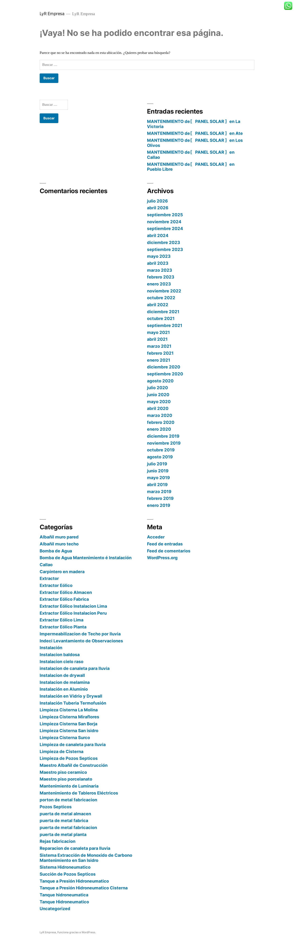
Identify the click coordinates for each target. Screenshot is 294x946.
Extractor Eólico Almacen (66, 592)
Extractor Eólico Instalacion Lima (73, 606)
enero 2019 (158, 505)
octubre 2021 (161, 318)
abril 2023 (157, 263)
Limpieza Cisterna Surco (65, 737)
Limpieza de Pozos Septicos (69, 758)
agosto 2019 (160, 456)
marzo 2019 (159, 491)
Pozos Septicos (56, 806)
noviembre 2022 (164, 290)
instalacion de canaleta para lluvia (75, 668)
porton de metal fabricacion (68, 799)
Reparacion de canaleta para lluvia (75, 848)
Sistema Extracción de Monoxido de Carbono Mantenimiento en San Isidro (86, 858)
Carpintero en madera (62, 571)
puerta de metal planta (63, 834)
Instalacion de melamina (65, 682)
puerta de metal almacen (65, 813)
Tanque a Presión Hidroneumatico (74, 881)
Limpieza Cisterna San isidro (69, 730)
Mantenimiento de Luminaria (69, 786)
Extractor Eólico (56, 585)
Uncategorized (55, 908)
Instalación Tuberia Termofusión (73, 703)
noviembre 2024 (164, 221)
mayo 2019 (158, 477)
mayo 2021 (158, 332)
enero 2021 (158, 360)
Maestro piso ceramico (63, 772)
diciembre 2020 (163, 366)
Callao (46, 564)
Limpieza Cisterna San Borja (68, 723)
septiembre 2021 (164, 325)
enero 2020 (159, 429)
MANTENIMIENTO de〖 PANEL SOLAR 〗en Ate (195, 133)
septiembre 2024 (165, 228)
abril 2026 (157, 207)
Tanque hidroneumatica (64, 894)
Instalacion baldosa (60, 654)
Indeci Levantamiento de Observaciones (81, 640)
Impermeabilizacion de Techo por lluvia (80, 633)
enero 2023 (159, 283)
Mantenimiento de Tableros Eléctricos (79, 793)
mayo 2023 (158, 256)
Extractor (49, 578)
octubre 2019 (161, 449)
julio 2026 (157, 201)
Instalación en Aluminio (64, 689)
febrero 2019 (160, 498)
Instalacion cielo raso (61, 661)
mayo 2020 (159, 401)
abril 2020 (157, 408)
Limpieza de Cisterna (61, 751)
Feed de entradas (165, 543)
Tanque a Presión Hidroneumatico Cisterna (84, 887)
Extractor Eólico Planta (63, 626)
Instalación (51, 647)
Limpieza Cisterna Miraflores (69, 716)
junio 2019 (157, 470)
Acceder (156, 536)
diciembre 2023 (163, 242)
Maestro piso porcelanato (66, 779)
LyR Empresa (52, 13)
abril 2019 (157, 484)
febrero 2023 (160, 277)
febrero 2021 (160, 353)
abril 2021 (157, 339)
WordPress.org (162, 557)
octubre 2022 (161, 297)
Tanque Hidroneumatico (64, 901)
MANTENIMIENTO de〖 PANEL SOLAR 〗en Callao (190, 155)
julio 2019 (157, 463)
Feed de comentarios (168, 550)
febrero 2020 (160, 422)
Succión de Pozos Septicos (68, 874)
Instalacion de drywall (62, 675)
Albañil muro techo (59, 543)
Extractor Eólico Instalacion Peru (73, 613)
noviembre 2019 (164, 443)
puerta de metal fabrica (64, 820)
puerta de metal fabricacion (68, 827)
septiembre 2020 (165, 373)
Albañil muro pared (59, 536)
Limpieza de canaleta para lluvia (73, 744)
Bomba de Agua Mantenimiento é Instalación (86, 557)
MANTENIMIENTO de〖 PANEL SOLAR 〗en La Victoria (193, 124)
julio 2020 (157, 387)
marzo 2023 (159, 270)
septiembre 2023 (165, 249)
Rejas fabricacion (57, 841)
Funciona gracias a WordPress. (76, 932)
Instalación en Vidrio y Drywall (71, 696)
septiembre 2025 (165, 214)
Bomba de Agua (56, 550)
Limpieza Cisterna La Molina (69, 709)
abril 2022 (157, 304)
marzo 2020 (159, 415)
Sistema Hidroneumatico (65, 867)
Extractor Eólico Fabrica (64, 599)
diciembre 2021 (163, 311)
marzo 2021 (159, 346)
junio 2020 (158, 394)
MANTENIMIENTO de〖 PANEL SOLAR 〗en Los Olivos (195, 143)
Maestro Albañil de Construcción (74, 765)
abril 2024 (157, 235)
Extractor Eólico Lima (61, 619)
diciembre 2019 (163, 436)
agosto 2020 (160, 380)
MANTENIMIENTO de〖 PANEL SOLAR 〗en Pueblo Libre (190, 167)
